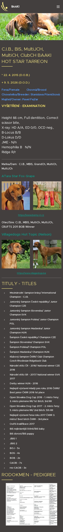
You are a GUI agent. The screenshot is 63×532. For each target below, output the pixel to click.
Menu (58, 6)
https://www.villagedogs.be (31, 273)
